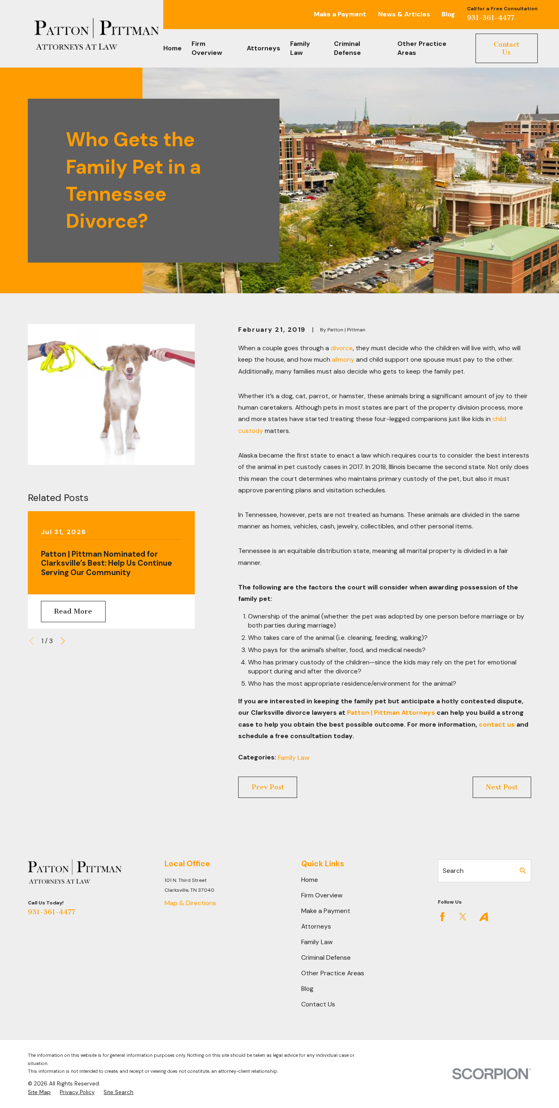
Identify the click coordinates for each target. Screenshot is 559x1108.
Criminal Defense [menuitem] (347, 48)
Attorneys (316, 926)
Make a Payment (340, 14)
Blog (448, 14)
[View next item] (62, 640)
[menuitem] (39, 1092)
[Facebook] (442, 916)
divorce (342, 348)
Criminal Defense (326, 957)
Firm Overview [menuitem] (207, 48)
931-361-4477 (490, 18)
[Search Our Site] (523, 871)
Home (309, 879)
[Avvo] (483, 916)
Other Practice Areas (332, 973)
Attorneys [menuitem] (263, 48)
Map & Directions (190, 903)
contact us (497, 724)
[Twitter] (462, 916)
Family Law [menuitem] (300, 48)
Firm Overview (322, 895)
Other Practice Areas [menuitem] (421, 48)
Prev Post (268, 787)
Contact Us (506, 48)
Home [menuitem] (172, 48)
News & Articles (404, 14)
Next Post (502, 787)
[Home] (96, 34)
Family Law (293, 757)
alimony (343, 359)
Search (453, 870)
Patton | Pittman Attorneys (391, 712)
